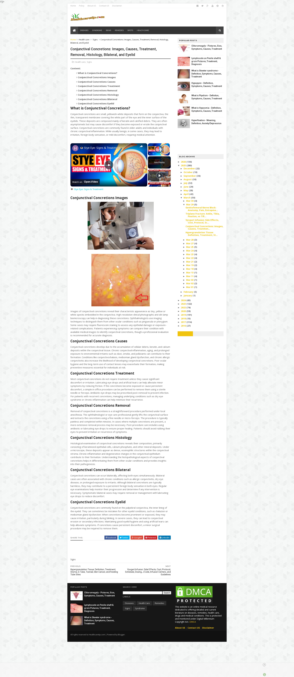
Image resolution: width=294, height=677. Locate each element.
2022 (184, 307)
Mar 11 (190, 276)
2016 (184, 325)
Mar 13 (190, 272)
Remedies (159, 603)
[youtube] (212, 5)
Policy (81, 5)
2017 (184, 322)
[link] (75, 148)
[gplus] (208, 5)
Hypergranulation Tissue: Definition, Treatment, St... (202, 233)
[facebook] (197, 5)
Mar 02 (190, 283)
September (190, 175)
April (186, 194)
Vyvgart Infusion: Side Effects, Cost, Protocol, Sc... (202, 221)
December (190, 168)
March (187, 197)
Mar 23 (190, 254)
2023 (184, 303)
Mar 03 (190, 279)
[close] (264, 664)
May (186, 190)
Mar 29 (190, 204)
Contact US (104, 5)
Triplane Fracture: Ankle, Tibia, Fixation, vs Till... (203, 215)
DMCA (192, 621)
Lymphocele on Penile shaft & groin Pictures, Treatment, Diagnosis (206, 61)
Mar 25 (190, 246)
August (188, 179)
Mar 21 (190, 261)
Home (73, 5)
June (186, 186)
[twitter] (203, 5)
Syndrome (140, 608)
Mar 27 (190, 243)
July (186, 183)
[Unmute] (153, 154)
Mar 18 (190, 268)
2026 (184, 161)
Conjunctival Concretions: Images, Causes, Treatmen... (204, 227)
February (189, 291)
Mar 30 (190, 200)
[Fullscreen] (168, 154)
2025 (184, 165)
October (188, 172)
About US (91, 5)
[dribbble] (223, 5)
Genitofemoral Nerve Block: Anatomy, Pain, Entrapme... (202, 209)
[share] (141, 146)
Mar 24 (190, 250)
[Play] (150, 154)
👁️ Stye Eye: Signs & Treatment (100, 148)
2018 (184, 318)
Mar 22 (190, 258)
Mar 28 (190, 239)
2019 (184, 314)
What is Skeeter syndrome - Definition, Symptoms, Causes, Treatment (206, 73)
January (188, 295)
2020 (184, 311)
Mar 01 (190, 287)
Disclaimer (117, 5)
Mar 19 (190, 265)
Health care (84, 39)
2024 (184, 300)
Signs (95, 39)
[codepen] (218, 5)
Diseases (129, 603)
